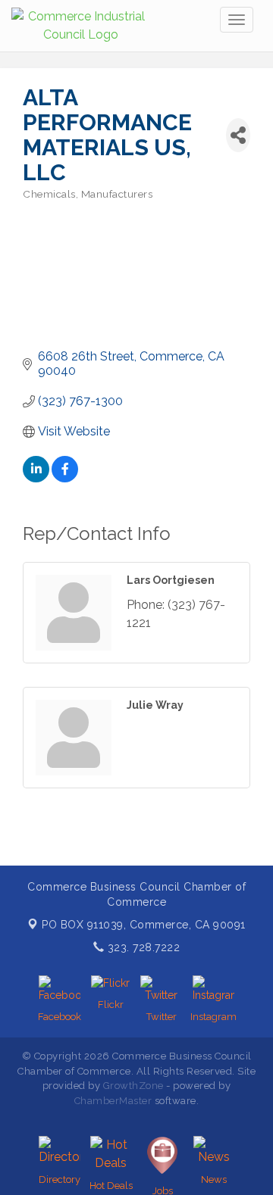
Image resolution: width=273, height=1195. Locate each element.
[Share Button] (238, 135)
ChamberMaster (113, 1100)
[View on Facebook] (65, 478)
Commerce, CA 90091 (144, 925)
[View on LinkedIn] (36, 478)
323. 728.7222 (142, 947)
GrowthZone (133, 1085)
